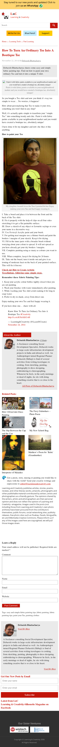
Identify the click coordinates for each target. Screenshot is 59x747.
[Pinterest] (32, 716)
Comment (6, 554)
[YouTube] (26, 716)
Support (45, 33)
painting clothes (32, 615)
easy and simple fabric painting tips (21, 612)
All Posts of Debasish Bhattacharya (38, 385)
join (27, 5)
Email (4, 587)
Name (4, 578)
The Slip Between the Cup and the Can (14, 432)
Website (5, 596)
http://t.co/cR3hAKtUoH (19, 317)
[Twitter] (20, 716)
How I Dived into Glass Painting (12, 413)
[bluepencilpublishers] (39, 729)
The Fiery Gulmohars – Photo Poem (39, 413)
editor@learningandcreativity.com (35, 483)
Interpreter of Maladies (12, 472)
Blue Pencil (30, 33)
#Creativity (26, 314)
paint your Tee (19, 615)
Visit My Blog (24, 628)
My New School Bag (38, 430)
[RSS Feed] (38, 716)
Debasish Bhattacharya (31, 60)
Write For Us (14, 33)
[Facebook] (14, 716)
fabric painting (43, 612)
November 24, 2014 (16, 324)
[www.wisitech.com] (19, 729)
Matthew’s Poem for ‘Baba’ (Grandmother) (40, 454)
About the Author (12, 334)
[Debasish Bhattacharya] (9, 348)
